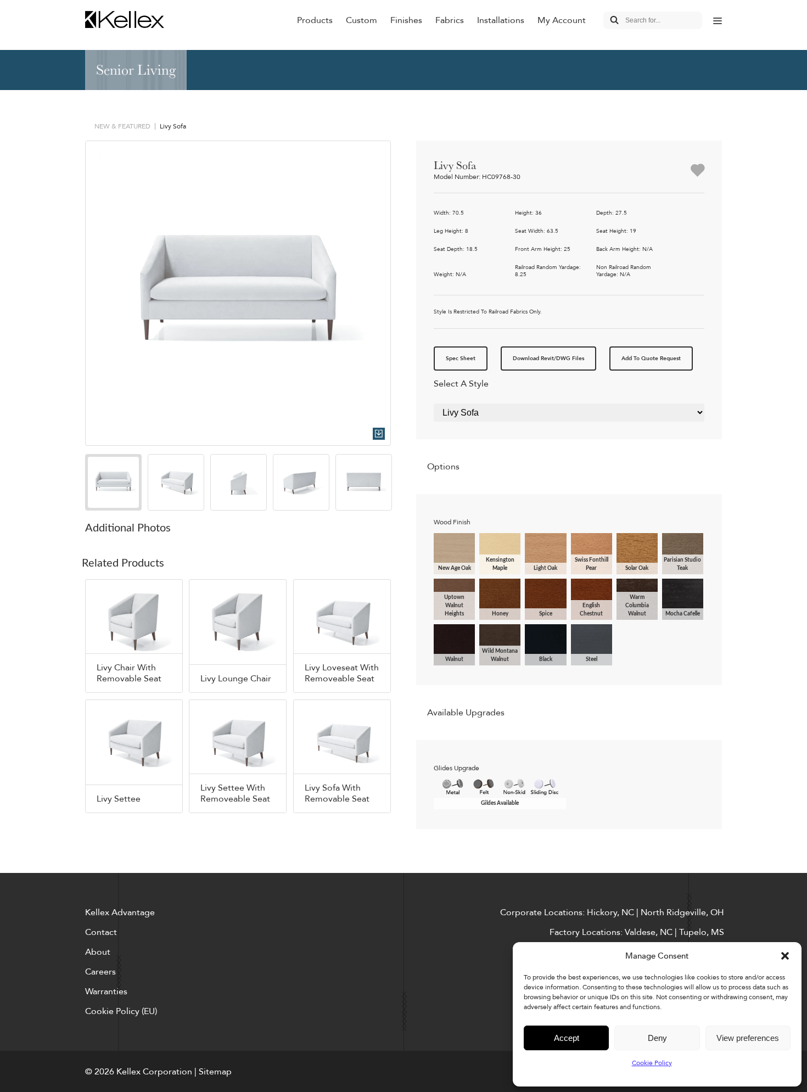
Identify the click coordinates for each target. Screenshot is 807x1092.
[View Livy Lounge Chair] (237, 636)
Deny (657, 1038)
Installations (500, 20)
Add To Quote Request (651, 358)
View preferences (747, 1038)
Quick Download (379, 433)
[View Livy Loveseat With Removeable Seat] (342, 636)
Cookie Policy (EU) (121, 1011)
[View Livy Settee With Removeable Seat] (237, 756)
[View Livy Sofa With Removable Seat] (342, 756)
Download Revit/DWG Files (548, 358)
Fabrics (449, 20)
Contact (101, 932)
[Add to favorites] (697, 171)
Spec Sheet (460, 358)
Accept (566, 1038)
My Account (561, 20)
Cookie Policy (652, 1063)
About (97, 952)
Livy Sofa (173, 126)
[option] (238, 293)
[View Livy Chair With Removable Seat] (134, 636)
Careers (100, 972)
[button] (785, 955)
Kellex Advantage (120, 912)
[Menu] (717, 20)
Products (315, 20)
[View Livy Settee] (134, 756)
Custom (361, 20)
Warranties (106, 991)
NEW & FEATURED (122, 126)
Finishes (406, 20)
